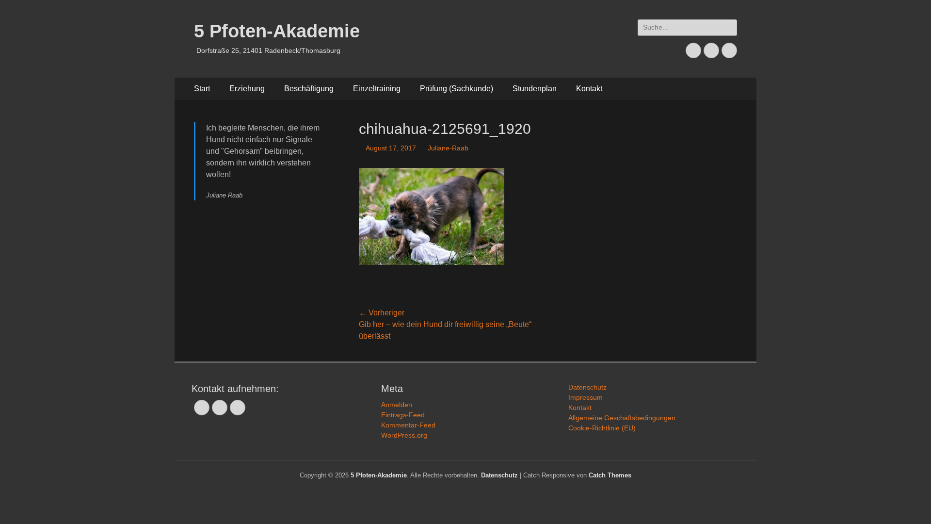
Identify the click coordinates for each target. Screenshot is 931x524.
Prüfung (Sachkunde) (456, 88)
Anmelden (396, 405)
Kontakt (589, 88)
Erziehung (247, 88)
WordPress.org (404, 435)
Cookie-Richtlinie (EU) (602, 428)
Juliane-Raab (448, 148)
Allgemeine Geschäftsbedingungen (621, 418)
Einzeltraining (377, 88)
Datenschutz (587, 387)
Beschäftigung (309, 88)
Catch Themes (610, 475)
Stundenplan (535, 88)
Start (202, 88)
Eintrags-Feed (403, 415)
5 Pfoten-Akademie (277, 31)
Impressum (585, 397)
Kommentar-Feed (408, 425)
